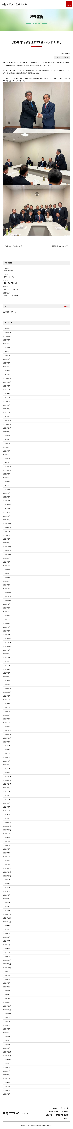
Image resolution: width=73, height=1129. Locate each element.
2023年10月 (7, 428)
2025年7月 (6, 348)
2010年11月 (7, 964)
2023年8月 (6, 435)
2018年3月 (6, 627)
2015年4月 (6, 761)
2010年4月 (6, 991)
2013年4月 (6, 853)
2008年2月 (6, 1090)
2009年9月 (6, 1017)
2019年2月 (6, 585)
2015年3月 (6, 765)
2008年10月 (7, 1059)
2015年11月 (7, 734)
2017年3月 (6, 673)
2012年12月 (7, 868)
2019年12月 (7, 547)
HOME (54, 1108)
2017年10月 (7, 646)
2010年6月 (6, 983)
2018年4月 (6, 623)
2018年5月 (6, 619)
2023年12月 (7, 420)
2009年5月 (6, 1033)
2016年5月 (6, 711)
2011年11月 (7, 918)
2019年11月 (7, 550)
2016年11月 (7, 688)
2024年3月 (6, 409)
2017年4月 (6, 669)
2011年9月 (6, 925)
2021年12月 (7, 504)
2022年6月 (6, 481)
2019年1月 (6, 589)
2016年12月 (7, 684)
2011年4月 (6, 945)
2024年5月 (6, 401)
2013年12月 (7, 822)
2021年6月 (6, 516)
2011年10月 (7, 922)
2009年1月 (6, 1048)
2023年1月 (6, 462)
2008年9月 (6, 1063)
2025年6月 (6, 351)
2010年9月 (6, 971)
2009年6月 (6, 1029)
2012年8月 (6, 883)
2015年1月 (6, 772)
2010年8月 (6, 975)
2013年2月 (6, 860)
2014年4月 (6, 807)
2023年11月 (7, 424)
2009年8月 (6, 1021)
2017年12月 (7, 638)
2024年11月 (7, 378)
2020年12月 (7, 524)
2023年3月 (6, 455)
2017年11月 (7, 642)
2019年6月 (6, 569)
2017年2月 (6, 677)
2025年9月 (6, 340)
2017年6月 (6, 661)
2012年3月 (6, 903)
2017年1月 (6, 680)
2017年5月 (6, 665)
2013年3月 (6, 857)
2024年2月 (6, 413)
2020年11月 (7, 527)
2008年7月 (6, 1071)
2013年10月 (7, 830)
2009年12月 (7, 1006)
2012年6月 (6, 891)
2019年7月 (6, 566)
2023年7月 (6, 439)
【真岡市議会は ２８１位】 (60, 246)
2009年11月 (7, 1010)
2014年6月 (6, 799)
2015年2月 (6, 769)
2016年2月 (6, 723)
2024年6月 (6, 397)
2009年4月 (6, 1037)
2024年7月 (6, 393)
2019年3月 (6, 581)
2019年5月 (6, 573)
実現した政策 (53, 1111)
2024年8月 (6, 390)
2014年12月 (7, 776)
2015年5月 (6, 757)
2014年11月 (7, 780)
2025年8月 (6, 344)
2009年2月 (6, 1044)
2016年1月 (6, 726)
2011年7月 (6, 933)
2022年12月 (7, 466)
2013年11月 (7, 826)
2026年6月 (6, 328)
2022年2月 (6, 497)
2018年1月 (6, 635)
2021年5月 (6, 520)
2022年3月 (6, 493)
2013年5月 (6, 849)
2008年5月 (6, 1079)
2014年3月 (6, 811)
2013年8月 (6, 837)
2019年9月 (6, 558)
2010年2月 (6, 998)
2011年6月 (6, 937)
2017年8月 (6, 654)
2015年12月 (7, 730)
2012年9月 (6, 880)
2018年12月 (7, 592)
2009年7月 (6, 1025)
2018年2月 (6, 631)
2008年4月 (6, 1082)
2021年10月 (7, 508)
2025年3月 (6, 363)
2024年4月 (6, 405)
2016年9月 (6, 696)
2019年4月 (6, 577)
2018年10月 (7, 600)
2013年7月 (6, 841)
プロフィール (63, 1118)
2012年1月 (6, 910)
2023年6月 (6, 443)
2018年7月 (6, 612)
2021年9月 (6, 512)
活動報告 (49, 1115)
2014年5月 (6, 803)
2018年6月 (6, 615)
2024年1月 (6, 416)
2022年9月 (6, 474)
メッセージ (64, 1108)
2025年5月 (6, 355)
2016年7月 (6, 703)
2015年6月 (6, 753)
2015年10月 (7, 738)
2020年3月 (6, 535)
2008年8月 (6, 1067)
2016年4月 (6, 715)
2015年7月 (6, 749)
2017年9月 (6, 650)
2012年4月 (6, 899)
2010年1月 (6, 1002)
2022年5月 (6, 485)
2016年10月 (7, 692)
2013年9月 (6, 834)
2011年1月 (6, 956)
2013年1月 (6, 864)
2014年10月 (7, 784)
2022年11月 (7, 470)
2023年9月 (6, 432)
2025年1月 (6, 370)
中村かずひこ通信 (62, 1115)
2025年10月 (7, 336)
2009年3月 (6, 1040)
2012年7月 (6, 887)
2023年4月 (6, 451)
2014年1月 (6, 818)
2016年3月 (6, 719)
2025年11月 (7, 332)
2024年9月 (6, 386)
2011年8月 (6, 929)
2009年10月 (7, 1014)
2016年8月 (6, 700)
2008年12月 (7, 1052)
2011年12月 (7, 914)
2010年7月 (6, 979)
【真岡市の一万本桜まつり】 (13, 246)
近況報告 (65, 1111)
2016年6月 (6, 707)
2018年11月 (7, 596)
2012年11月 (7, 872)
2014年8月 (6, 792)
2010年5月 (6, 987)
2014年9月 (6, 788)
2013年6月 (6, 845)
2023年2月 (6, 458)
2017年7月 (6, 658)
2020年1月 (6, 543)
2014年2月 (6, 814)
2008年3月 (6, 1086)
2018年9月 (6, 604)
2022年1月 (6, 501)
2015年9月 (6, 742)
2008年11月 (7, 1056)
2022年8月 (6, 478)
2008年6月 (6, 1075)
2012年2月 (6, 906)
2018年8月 (6, 608)
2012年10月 (7, 876)
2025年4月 (6, 359)
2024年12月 (7, 374)
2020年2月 (6, 539)
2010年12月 (7, 960)
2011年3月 (6, 948)
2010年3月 (6, 994)
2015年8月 (6, 746)
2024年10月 (7, 382)
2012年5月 (6, 895)
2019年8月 (6, 562)
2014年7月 (6, 795)
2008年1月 (6, 1094)
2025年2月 (6, 367)
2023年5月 (6, 447)
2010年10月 (7, 968)
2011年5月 (6, 941)
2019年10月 (7, 554)
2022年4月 (6, 489)
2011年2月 (6, 952)
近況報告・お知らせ (9, 312)
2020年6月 (6, 531)
